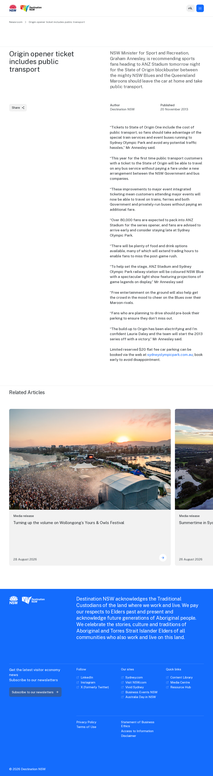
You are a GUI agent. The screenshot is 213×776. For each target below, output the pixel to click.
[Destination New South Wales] (32, 8)
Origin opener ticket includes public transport (57, 22)
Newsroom (15, 22)
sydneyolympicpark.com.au (170, 354)
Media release (23, 516)
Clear (188, 8)
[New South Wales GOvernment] (13, 8)
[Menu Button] (200, 8)
